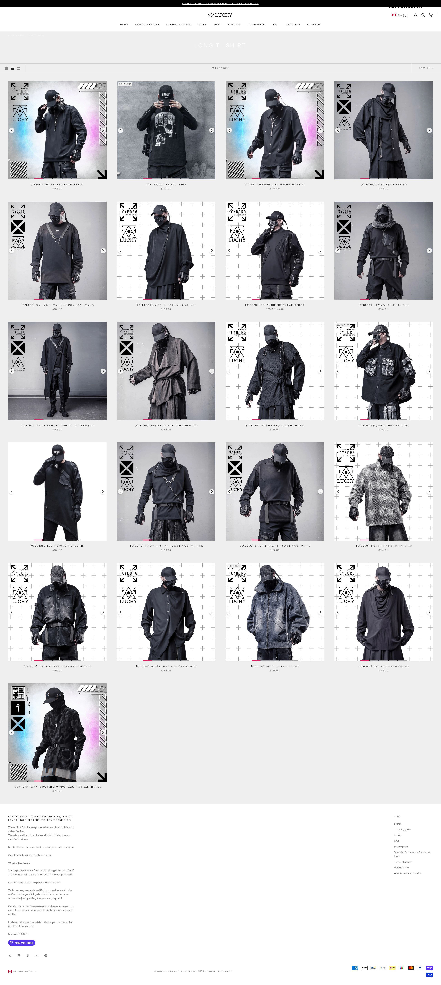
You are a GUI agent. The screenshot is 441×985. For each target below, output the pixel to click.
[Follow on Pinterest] (28, 955)
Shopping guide (402, 829)
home (124, 24)
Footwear (292, 24)
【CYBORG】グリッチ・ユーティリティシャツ (383, 425)
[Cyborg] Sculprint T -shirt (166, 184)
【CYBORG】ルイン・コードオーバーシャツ (275, 666)
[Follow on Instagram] (19, 955)
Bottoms (234, 24)
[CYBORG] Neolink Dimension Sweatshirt (275, 305)
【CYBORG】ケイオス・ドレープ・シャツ (383, 184)
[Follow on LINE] (46, 955)
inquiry (397, 835)
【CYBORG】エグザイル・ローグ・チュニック (383, 305)
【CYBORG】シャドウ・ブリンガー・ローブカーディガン (166, 425)
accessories (257, 24)
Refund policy (401, 867)
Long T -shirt (36, 36)
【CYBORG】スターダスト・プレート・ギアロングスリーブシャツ (57, 305)
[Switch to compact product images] (18, 68)
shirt (218, 24)
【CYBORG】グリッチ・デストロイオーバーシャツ (383, 545)
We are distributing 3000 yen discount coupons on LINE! (220, 3)
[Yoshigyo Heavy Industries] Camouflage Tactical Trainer (57, 786)
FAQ (396, 840)
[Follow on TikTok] (37, 955)
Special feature (147, 24)
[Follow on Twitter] (10, 955)
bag (275, 24)
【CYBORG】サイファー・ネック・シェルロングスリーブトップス (166, 545)
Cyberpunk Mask (178, 24)
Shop (21, 36)
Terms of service (403, 861)
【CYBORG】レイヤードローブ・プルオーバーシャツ (275, 425)
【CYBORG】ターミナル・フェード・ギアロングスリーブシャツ (275, 545)
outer (202, 24)
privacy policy (401, 846)
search (397, 823)
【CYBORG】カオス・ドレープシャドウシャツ (383, 666)
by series (314, 24)
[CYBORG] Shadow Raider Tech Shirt (57, 184)
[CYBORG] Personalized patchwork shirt (275, 184)
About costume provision (407, 873)
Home (11, 36)
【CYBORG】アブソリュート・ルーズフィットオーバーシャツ (57, 666)
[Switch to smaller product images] (12, 68)
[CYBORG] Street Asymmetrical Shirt (57, 545)
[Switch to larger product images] (6, 68)
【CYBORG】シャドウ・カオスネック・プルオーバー (166, 305)
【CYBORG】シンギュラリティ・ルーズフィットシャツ (166, 666)
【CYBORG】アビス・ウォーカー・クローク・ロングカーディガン (57, 425)
